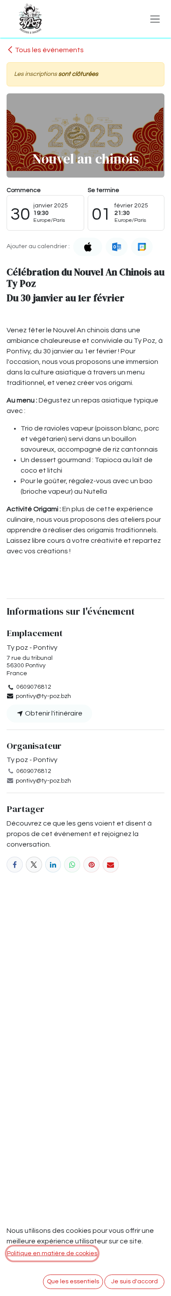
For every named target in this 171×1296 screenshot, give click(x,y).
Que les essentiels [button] (73, 1281)
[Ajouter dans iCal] (87, 247)
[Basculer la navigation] (155, 18)
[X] (34, 865)
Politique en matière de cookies (52, 1253)
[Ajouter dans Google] (142, 247)
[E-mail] (111, 865)
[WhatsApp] (72, 865)
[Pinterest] (91, 865)
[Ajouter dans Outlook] (116, 247)
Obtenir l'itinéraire (53, 713)
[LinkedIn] (53, 865)
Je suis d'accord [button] (134, 1281)
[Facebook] (15, 865)
